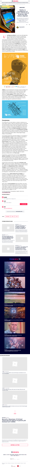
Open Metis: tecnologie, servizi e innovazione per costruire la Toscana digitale (14, 275)
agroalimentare (12, 4)
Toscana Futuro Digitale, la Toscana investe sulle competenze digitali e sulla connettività (12, 350)
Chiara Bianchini (7, 371)
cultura (5, 2)
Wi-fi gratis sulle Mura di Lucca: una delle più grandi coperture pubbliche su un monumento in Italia (7, 238)
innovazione (12, 2)
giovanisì (17, 4)
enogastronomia (8, 2)
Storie (3, 371)
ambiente (3, 2)
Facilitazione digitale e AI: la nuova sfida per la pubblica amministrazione (13, 320)
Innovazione (22, 7)
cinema (15, 4)
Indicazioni (24, 204)
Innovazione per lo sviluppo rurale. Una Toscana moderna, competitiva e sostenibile (14, 305)
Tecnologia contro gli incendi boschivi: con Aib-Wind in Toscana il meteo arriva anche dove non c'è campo (21, 248)
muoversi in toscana (21, 4)
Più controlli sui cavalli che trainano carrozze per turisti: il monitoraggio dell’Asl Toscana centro (14, 406)
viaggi (24, 2)
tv (25, 2)
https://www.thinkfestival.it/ (8, 208)
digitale (13, 216)
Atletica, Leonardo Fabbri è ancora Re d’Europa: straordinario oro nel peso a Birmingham (14, 373)
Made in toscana (16, 2)
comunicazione (7, 216)
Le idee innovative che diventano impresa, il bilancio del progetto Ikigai (13, 290)
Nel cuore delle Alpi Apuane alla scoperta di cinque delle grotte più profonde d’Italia (13, 390)
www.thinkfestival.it (6, 192)
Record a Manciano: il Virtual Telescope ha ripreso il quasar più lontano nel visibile (14, 420)
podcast (27, 2)
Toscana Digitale (8, 4)
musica (19, 2)
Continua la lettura (15, 445)
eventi (24, 4)
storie (23, 2)
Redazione (20, 224)
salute (21, 2)
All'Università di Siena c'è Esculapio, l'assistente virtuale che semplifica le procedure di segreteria (20, 227)
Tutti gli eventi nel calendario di (11, 211)
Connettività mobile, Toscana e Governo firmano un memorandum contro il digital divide (13, 335)
